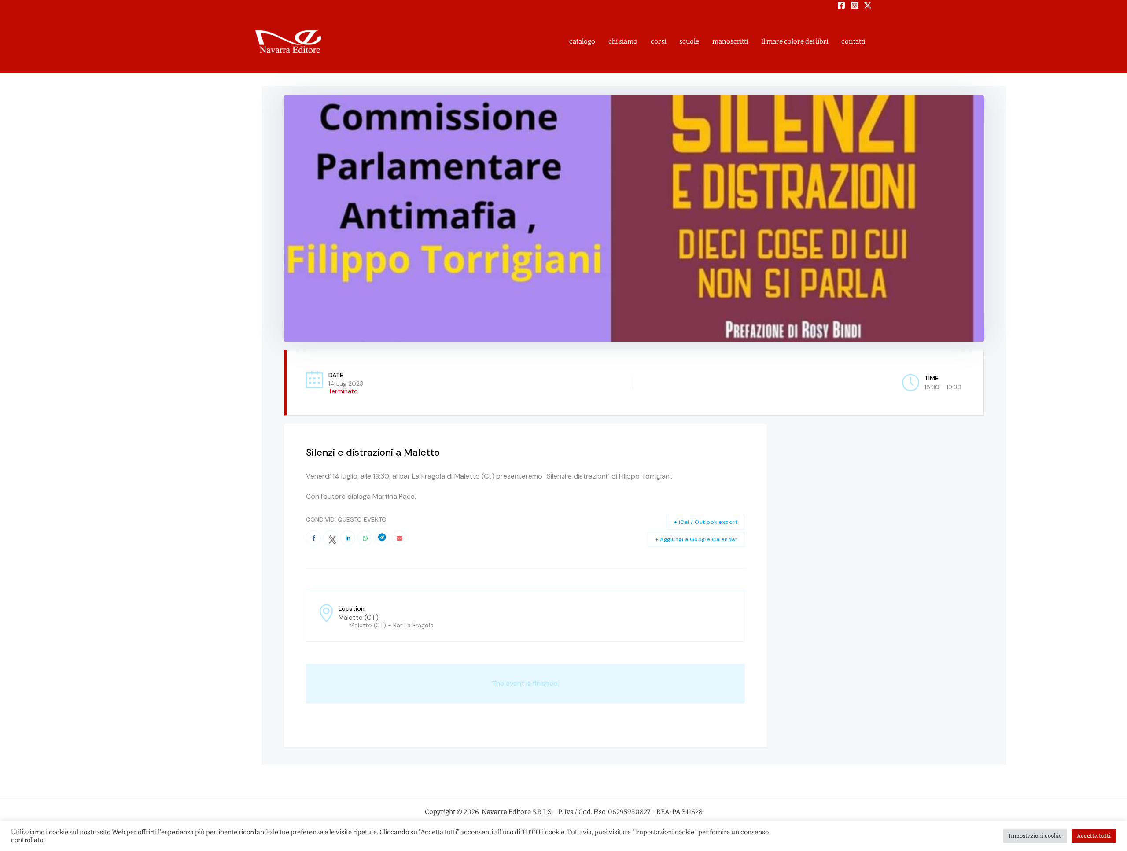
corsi (658, 41)
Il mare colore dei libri (794, 41)
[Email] (399, 537)
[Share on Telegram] (382, 537)
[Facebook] (841, 5)
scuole (689, 41)
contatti (853, 41)
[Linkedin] (347, 537)
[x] (868, 5)
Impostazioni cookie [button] (1035, 836)
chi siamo (622, 41)
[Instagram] (854, 5)
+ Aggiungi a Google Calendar (696, 539)
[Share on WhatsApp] (364, 537)
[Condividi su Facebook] (313, 537)
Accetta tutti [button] (1094, 836)
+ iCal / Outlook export (706, 522)
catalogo (582, 41)
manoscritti (730, 41)
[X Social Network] (330, 537)
